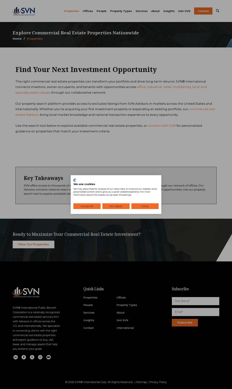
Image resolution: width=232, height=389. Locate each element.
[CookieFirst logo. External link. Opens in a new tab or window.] (74, 180)
